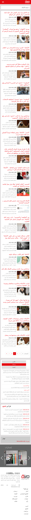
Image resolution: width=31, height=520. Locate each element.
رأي (27, 501)
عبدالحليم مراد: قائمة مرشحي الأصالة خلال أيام (15, 269)
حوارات (26, 498)
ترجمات (14, 364)
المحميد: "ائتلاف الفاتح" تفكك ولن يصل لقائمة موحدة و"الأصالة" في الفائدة (16, 185)
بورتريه (15, 496)
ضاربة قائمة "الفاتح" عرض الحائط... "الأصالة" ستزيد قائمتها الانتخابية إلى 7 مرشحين (16, 168)
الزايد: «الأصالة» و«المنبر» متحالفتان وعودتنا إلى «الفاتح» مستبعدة (16, 284)
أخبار (27, 491)
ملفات (15, 501)
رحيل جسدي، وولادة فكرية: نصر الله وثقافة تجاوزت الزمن (16, 391)
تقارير (14, 361)
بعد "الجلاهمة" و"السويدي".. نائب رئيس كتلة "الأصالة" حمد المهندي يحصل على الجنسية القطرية (16, 219)
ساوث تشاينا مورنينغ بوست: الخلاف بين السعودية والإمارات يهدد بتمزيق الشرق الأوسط (17, 377)
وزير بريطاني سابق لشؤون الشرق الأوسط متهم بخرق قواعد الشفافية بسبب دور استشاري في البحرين (17, 395)
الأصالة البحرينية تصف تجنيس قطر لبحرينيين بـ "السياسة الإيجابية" (15, 202)
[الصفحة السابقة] (20, 353)
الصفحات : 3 (25, 353)
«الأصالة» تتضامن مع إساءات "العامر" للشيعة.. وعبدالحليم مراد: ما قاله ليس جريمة (15, 319)
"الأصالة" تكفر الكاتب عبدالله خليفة (19, 254)
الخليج (4, 406)
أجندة (27, 506)
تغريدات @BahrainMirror (23, 441)
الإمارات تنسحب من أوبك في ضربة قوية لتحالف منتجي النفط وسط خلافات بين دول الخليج (16, 415)
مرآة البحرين (27, 2)
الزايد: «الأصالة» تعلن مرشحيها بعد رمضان (17, 335)
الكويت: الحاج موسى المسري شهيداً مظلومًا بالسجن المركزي (17, 410)
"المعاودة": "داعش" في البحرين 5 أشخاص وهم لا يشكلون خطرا (15, 84)
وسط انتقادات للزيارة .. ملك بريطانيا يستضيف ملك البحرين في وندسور (15, 400)
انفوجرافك (14, 498)
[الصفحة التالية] (9, 353)
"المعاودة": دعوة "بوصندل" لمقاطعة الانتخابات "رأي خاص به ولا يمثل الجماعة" (16, 100)
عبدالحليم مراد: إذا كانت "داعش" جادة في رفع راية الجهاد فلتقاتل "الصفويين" (15, 117)
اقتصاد (13, 367)
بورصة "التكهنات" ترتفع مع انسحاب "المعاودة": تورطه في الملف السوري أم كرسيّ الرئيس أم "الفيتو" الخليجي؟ (15, 31)
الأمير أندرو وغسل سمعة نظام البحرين (20, 386)
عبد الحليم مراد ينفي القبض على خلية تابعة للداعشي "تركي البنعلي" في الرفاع (16, 13)
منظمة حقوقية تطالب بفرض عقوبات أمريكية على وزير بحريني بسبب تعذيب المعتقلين (16, 382)
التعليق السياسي (24, 493)
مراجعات (26, 511)
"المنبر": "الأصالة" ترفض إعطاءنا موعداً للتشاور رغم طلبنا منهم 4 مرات (15, 133)
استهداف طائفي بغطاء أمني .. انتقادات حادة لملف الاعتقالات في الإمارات (16, 425)
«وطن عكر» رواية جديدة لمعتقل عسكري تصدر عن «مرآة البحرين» (14, 455)
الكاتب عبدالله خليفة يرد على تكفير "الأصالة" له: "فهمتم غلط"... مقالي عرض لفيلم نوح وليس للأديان (16, 238)
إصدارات (8, 447)
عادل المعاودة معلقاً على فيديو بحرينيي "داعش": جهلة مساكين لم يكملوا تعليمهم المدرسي (17, 66)
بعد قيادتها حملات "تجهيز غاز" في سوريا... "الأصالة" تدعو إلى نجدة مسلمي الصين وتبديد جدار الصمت (16, 302)
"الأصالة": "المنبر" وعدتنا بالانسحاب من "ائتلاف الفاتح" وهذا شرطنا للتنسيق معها (15, 49)
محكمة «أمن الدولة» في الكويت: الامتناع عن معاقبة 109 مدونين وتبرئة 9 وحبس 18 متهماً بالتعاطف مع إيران (15, 420)
